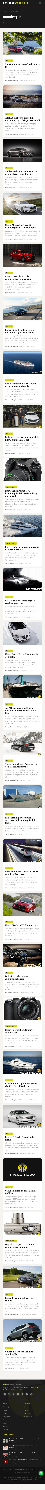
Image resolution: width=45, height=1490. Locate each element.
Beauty (5, 1426)
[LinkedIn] (22, 1394)
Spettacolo (6, 1416)
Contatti (26, 1410)
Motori (5, 1403)
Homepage (27, 1403)
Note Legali (27, 1413)
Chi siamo (27, 1407)
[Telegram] (26, 1394)
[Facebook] (4, 1394)
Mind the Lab (17, 1481)
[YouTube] (18, 1394)
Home (5, 11)
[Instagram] (13, 1394)
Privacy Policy (28, 1416)
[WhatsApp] (31, 1394)
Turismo (5, 1420)
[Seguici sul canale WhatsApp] (41, 1473)
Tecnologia (6, 1407)
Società (5, 1430)
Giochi (5, 1413)
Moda (5, 1410)
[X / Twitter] (9, 1394)
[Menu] (40, 3)
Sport (5, 1423)
